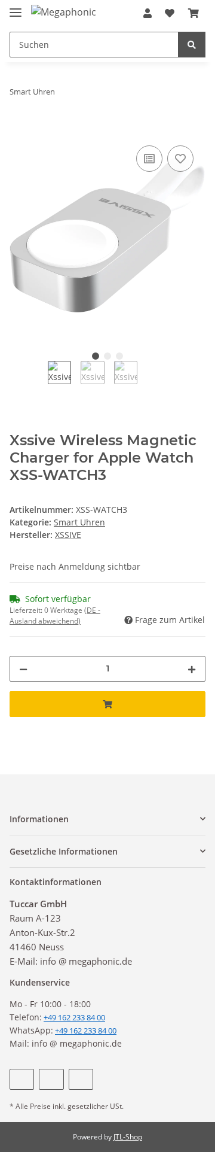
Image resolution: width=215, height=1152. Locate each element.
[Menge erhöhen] (192, 668)
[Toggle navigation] (16, 7)
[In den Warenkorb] (19, 129)
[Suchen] (191, 44)
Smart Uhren (79, 522)
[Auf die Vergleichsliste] (149, 158)
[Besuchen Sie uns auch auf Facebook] (22, 1079)
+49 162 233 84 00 (85, 1030)
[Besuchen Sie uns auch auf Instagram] (81, 1079)
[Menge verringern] (23, 668)
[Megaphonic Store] (63, 11)
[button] (147, 13)
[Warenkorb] (193, 13)
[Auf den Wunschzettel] (180, 158)
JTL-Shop (127, 1137)
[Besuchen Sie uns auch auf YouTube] (51, 1079)
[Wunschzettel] (169, 13)
